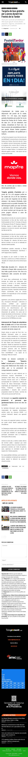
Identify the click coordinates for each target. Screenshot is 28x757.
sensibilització (5, 468)
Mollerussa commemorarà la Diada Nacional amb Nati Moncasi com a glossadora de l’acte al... (13, 726)
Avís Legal (19, 749)
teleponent (5, 28)
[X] (6, 34)
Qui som (8, 749)
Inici (2, 5)
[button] (2, 2)
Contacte (13, 749)
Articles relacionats (9, 500)
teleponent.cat (12, 606)
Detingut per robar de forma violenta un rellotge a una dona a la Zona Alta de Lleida (20, 490)
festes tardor (15, 466)
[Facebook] (3, 34)
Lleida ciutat (14, 8)
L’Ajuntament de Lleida (10, 111)
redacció (4, 721)
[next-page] (5, 537)
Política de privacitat (6, 750)
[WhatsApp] (10, 34)
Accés (24, 750)
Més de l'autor (7, 503)
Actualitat (4, 8)
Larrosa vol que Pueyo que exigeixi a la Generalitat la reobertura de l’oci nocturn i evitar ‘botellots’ (7, 491)
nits (20, 466)
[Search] (26, 2)
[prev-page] (3, 537)
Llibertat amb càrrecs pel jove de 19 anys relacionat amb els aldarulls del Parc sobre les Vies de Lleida (18, 529)
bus (9, 466)
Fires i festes (7, 5)
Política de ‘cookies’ (17, 750)
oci (23, 466)
